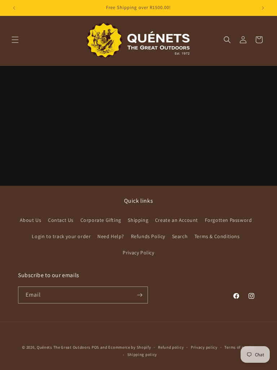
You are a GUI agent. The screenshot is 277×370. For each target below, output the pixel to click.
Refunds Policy (148, 236)
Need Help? (110, 236)
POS (95, 347)
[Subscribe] (140, 295)
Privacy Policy (138, 252)
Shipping (138, 220)
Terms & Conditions (217, 236)
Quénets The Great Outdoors (64, 347)
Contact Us (61, 220)
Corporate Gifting (100, 220)
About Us (30, 220)
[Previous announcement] (14, 8)
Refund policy (171, 347)
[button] (15, 40)
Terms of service (239, 347)
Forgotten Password (228, 220)
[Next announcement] (263, 8)
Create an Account (176, 220)
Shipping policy (142, 354)
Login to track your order (61, 236)
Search (180, 236)
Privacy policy (204, 347)
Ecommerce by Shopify (129, 347)
